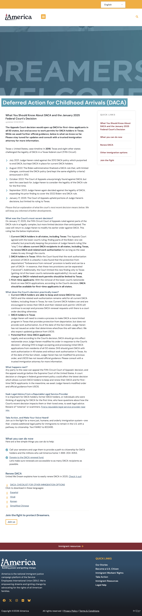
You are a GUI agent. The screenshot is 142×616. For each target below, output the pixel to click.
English (108, 4)
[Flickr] (23, 600)
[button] (43, 16)
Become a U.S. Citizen (107, 568)
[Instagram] (16, 600)
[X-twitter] (10, 600)
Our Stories (102, 564)
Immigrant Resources (107, 580)
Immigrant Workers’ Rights (109, 572)
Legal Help (101, 584)
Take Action (102, 576)
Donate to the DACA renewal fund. (26, 457)
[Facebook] (4, 600)
